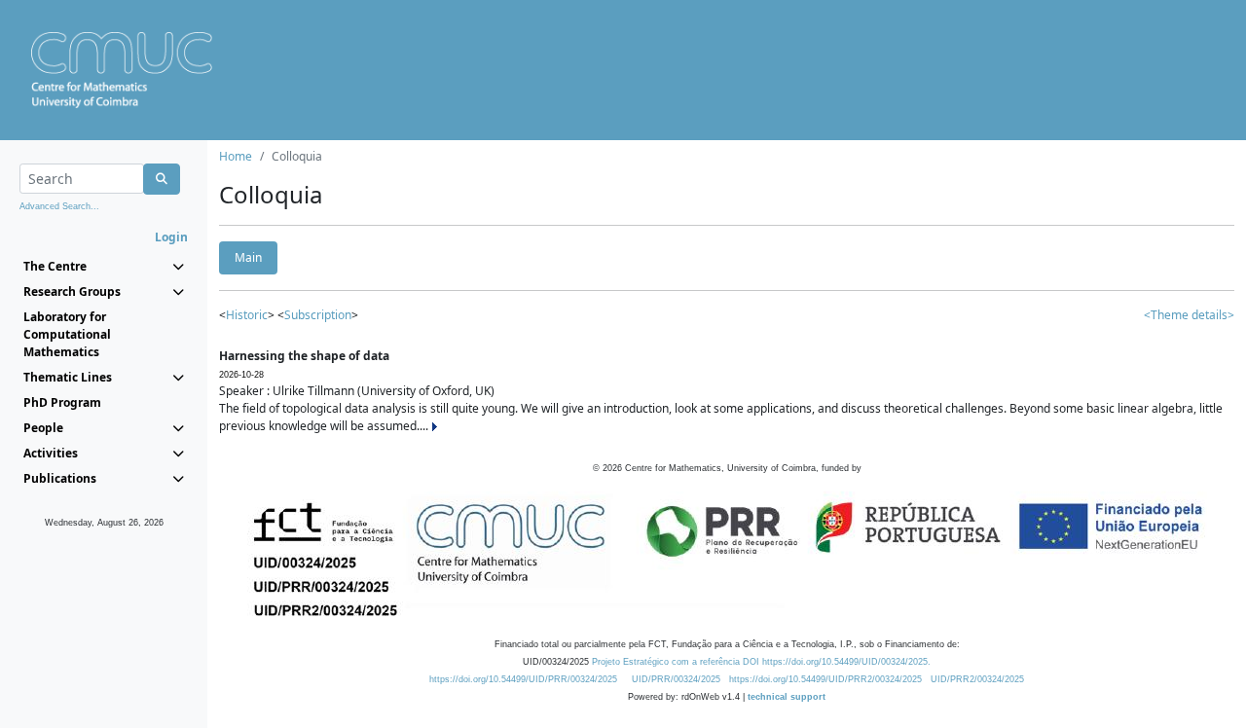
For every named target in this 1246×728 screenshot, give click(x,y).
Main (248, 257)
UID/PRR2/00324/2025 (977, 679)
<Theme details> (1189, 315)
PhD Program (62, 402)
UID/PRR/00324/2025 (676, 679)
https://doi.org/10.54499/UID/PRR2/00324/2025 (825, 679)
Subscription (317, 315)
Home (235, 156)
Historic (247, 315)
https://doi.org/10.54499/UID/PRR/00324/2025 (523, 679)
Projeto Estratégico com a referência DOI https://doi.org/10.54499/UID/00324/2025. (761, 662)
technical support (786, 697)
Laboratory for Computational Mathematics (67, 334)
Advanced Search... (59, 206)
